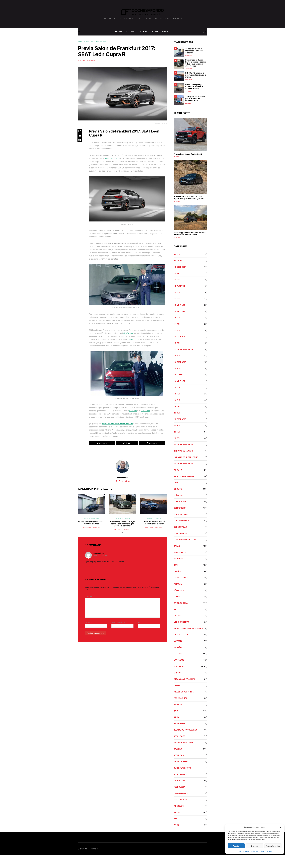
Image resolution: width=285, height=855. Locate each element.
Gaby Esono (91, 60)
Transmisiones (181, 793)
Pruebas (118, 32)
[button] (280, 827)
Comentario (89, 596)
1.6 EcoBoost (180, 362)
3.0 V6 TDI (178, 470)
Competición (180, 502)
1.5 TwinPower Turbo (184, 349)
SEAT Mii (133, 411)
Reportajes (179, 736)
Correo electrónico (119, 622)
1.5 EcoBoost (180, 337)
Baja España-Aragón (184, 476)
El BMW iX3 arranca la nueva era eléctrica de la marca (153, 523)
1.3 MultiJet (179, 305)
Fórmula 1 (179, 590)
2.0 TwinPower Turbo (184, 445)
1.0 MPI (177, 273)
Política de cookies (243, 851)
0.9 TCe (177, 254)
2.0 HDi (177, 425)
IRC (175, 609)
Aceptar (236, 846)
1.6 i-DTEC (178, 375)
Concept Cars (180, 514)
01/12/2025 (158, 527)
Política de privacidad (257, 851)
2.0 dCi (177, 413)
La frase (178, 616)
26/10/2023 (188, 91)
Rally (176, 717)
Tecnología (179, 781)
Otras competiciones (184, 679)
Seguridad (179, 755)
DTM (176, 565)
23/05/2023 (188, 103)
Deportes (178, 559)
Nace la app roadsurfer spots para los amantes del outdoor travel (190, 233)
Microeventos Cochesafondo (188, 628)
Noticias (130, 32)
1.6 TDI (177, 394)
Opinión (177, 673)
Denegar (254, 846)
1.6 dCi (177, 356)
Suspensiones (180, 774)
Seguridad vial (181, 762)
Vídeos (165, 32)
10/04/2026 (127, 529)
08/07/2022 (177, 237)
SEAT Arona (128, 333)
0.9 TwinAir (179, 261)
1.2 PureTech (180, 286)
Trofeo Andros (181, 800)
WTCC (176, 825)
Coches (154, 32)
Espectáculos (181, 578)
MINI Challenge (181, 635)
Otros (177, 685)
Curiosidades (180, 533)
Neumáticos (179, 647)
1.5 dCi (177, 330)
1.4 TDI (177, 318)
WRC (176, 819)
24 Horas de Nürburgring (186, 457)
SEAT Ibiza (132, 339)
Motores (178, 641)
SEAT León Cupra (112, 158)
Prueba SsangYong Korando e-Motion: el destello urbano (194, 87)
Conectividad (180, 527)
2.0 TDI (177, 432)
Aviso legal (268, 851)
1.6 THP (177, 400)
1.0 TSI (176, 280)
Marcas (143, 32)
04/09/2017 (81, 60)
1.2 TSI (176, 299)
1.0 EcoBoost (180, 267)
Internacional (181, 603)
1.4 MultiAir (179, 311)
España (177, 571)
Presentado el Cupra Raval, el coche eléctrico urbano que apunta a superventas (122, 524)
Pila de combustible (183, 692)
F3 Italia (178, 584)
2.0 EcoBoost (180, 419)
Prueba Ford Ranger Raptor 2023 (188, 154)
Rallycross (179, 724)
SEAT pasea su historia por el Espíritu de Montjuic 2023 (195, 98)
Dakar (177, 546)
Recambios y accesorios (185, 730)
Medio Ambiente (181, 622)
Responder (89, 566)
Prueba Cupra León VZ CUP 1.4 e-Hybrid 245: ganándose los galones (189, 197)
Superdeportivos (182, 768)
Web (139, 622)
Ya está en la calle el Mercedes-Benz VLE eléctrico (91, 523)
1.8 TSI (176, 406)
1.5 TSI (176, 343)
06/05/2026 (96, 527)
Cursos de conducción (185, 540)
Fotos (177, 597)
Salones (103, 41)
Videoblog (179, 806)
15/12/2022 (177, 156)
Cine (176, 483)
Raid (176, 711)
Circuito (178, 489)
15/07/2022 (177, 201)
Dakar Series (180, 552)
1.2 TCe (177, 292)
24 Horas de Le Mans (183, 451)
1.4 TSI (176, 324)
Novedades (95, 41)
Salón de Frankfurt (183, 743)
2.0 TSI (80, 41)
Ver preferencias (273, 846)
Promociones (180, 698)
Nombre (88, 622)
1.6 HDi (177, 368)
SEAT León (145, 411)
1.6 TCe (177, 387)
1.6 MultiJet (179, 381)
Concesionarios (181, 521)
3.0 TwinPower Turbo (184, 464)
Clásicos (178, 495)
